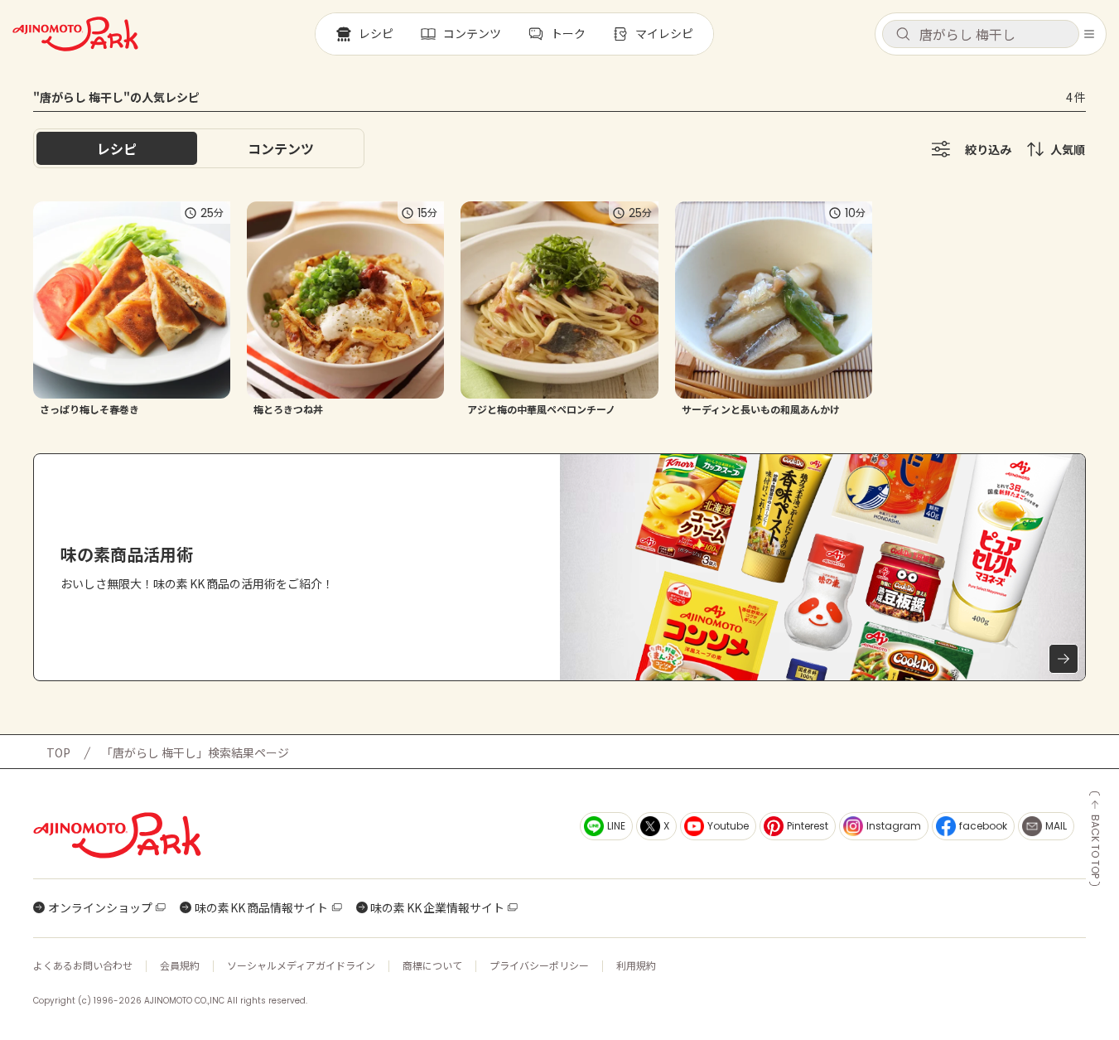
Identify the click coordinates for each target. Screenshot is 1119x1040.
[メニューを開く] (1089, 34)
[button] (980, 34)
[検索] (903, 35)
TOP (58, 752)
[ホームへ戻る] (75, 34)
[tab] (280, 148)
